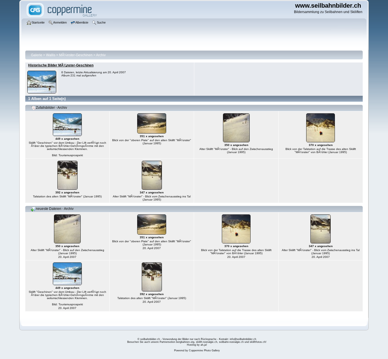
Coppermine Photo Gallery (204, 350)
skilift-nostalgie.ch (206, 342)
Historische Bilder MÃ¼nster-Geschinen (60, 65)
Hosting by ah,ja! (197, 344)
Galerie (36, 55)
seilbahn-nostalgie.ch (231, 342)
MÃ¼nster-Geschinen (76, 55)
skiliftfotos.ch (258, 342)
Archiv (101, 55)
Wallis (50, 55)
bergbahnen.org (185, 342)
